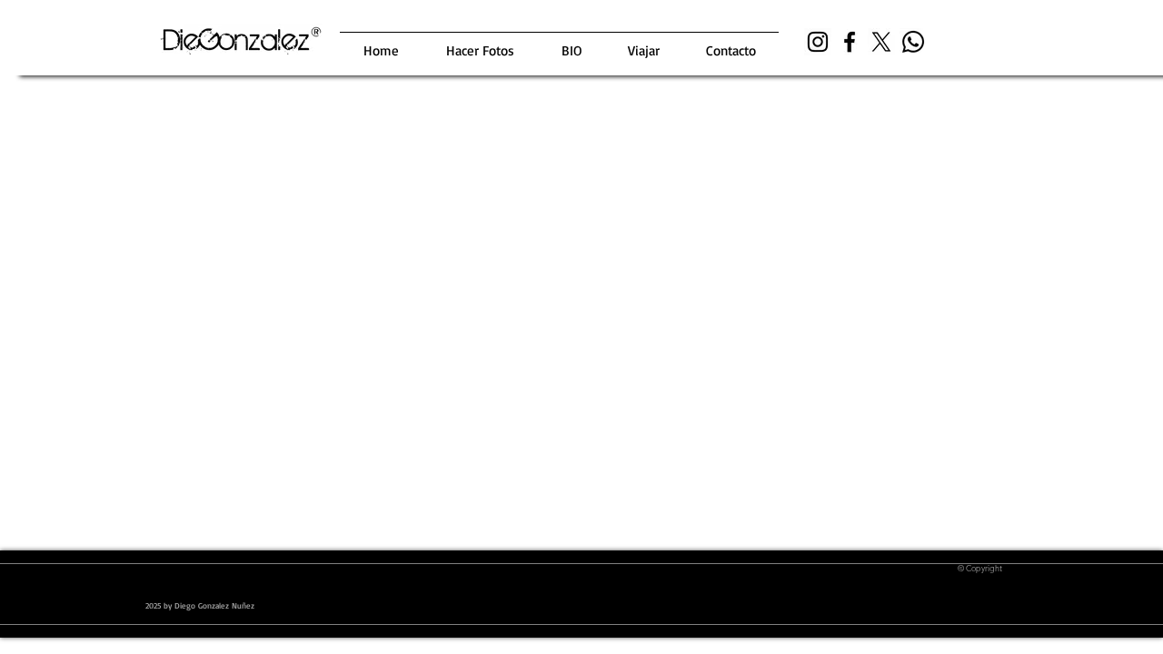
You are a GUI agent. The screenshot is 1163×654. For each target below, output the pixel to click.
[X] (881, 41)
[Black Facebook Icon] (849, 41)
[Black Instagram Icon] (817, 41)
